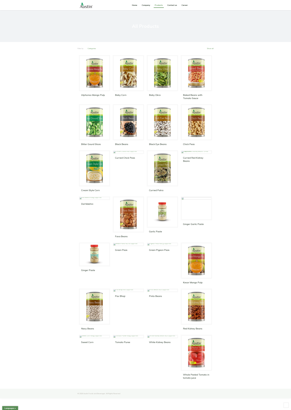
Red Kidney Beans (192, 328)
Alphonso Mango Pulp (93, 95)
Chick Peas (189, 144)
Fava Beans (121, 236)
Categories (92, 48)
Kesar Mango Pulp (193, 282)
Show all (210, 48)
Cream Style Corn (90, 190)
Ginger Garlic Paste (193, 224)
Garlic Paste (155, 231)
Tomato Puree (122, 342)
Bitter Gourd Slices (91, 144)
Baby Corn (120, 95)
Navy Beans (87, 328)
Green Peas (121, 250)
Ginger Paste (88, 270)
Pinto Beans (155, 296)
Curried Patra (156, 190)
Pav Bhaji (120, 296)
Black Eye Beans (158, 144)
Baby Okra (155, 95)
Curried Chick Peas (125, 157)
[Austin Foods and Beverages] (86, 5)
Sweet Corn (87, 342)
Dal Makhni (87, 203)
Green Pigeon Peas (159, 250)
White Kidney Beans (160, 342)
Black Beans (121, 144)
